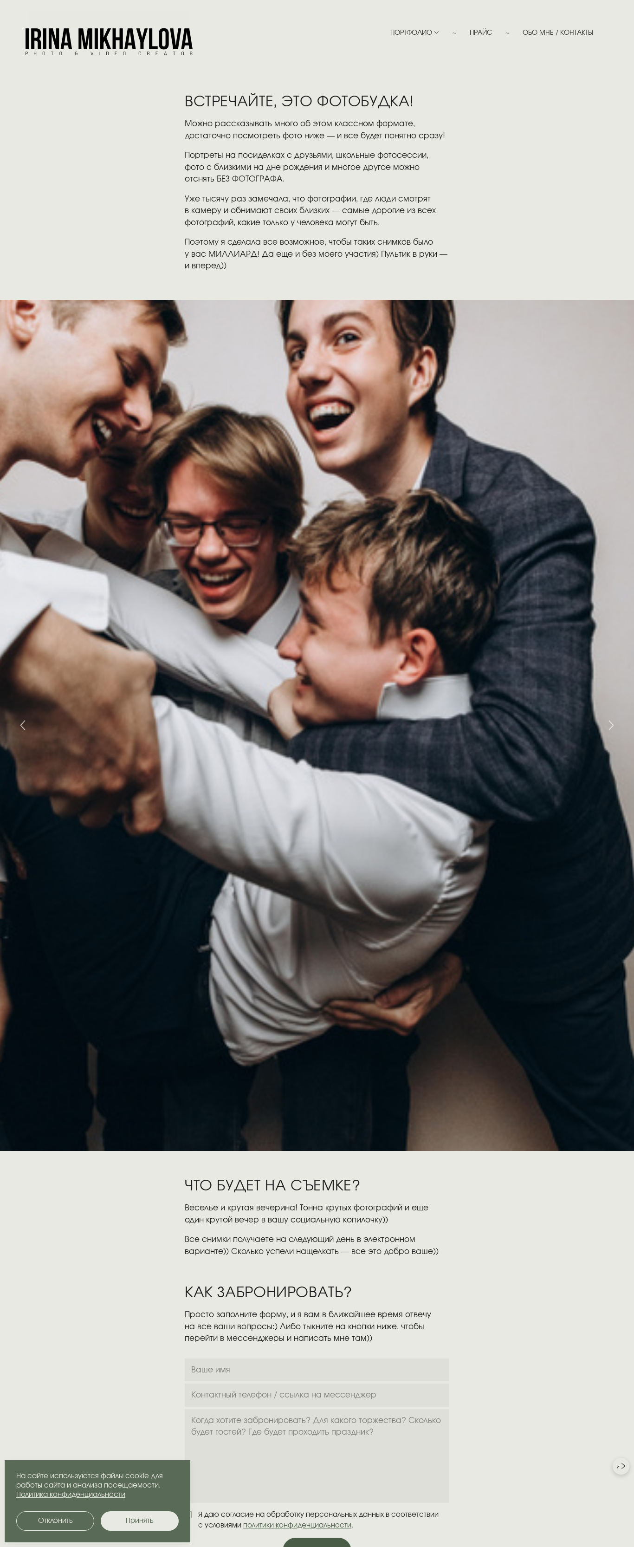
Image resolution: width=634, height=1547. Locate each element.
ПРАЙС (481, 33)
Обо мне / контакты (558, 33)
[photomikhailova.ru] (109, 33)
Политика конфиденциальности (70, 1494)
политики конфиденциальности (297, 1525)
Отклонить (55, 1520)
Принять (140, 1520)
